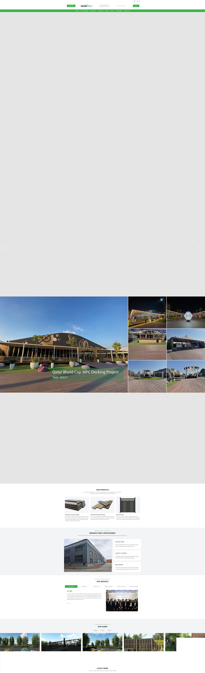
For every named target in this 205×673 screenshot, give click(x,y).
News (112, 10)
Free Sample (119, 10)
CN (139, 1)
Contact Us (126, 10)
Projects (107, 10)
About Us (93, 10)
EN (134, 1)
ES (137, 1)
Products (100, 10)
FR (136, 1)
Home (77, 10)
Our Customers (84, 10)
